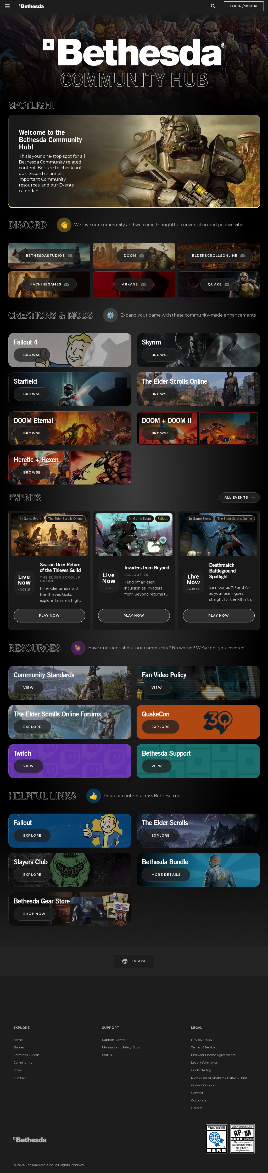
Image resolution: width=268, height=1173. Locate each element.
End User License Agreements (213, 1055)
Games (18, 1047)
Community (22, 1062)
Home (18, 1040)
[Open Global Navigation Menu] (7, 6)
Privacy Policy (202, 1040)
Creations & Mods (26, 1055)
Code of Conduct (203, 1085)
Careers (196, 1108)
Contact (197, 1093)
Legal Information (204, 1062)
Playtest (19, 1077)
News (17, 1070)
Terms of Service (203, 1047)
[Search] (213, 6)
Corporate (198, 1100)
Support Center (114, 1040)
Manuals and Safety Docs (121, 1047)
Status (107, 1055)
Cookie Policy (201, 1070)
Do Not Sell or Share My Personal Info (219, 1077)
